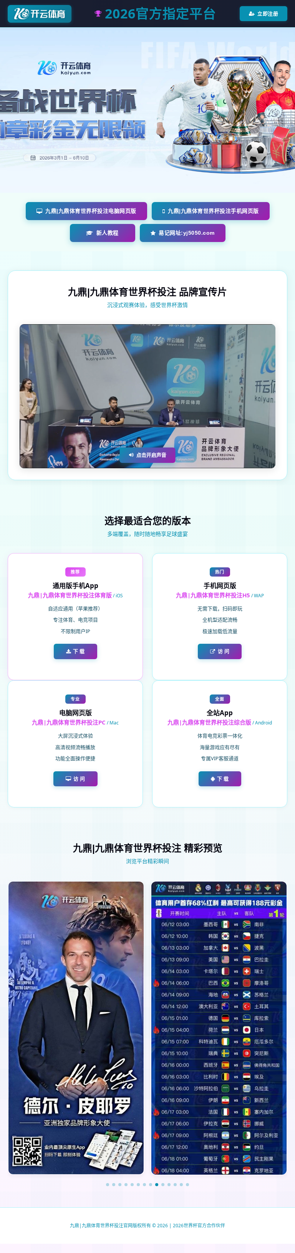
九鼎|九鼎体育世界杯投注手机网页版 (213, 211)
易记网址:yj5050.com (187, 233)
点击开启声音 (151, 454)
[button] (107, 1184)
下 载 (79, 651)
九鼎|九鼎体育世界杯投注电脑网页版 (90, 211)
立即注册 (267, 13)
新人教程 (107, 233)
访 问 (224, 651)
